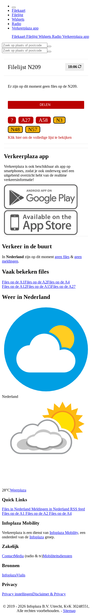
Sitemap (69, 611)
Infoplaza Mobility (64, 533)
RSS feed (77, 509)
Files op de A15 (38, 286)
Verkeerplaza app (25, 28)
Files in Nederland (16, 509)
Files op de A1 (13, 282)
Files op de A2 (36, 282)
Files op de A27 (63, 286)
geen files (62, 257)
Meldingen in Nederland (50, 509)
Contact (8, 556)
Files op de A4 (58, 282)
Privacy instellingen (17, 594)
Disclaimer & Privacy (49, 594)
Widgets (18, 19)
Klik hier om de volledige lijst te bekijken (40, 137)
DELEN (46, 105)
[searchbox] (24, 45)
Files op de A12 (14, 286)
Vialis (20, 575)
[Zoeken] (49, 51)
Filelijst (17, 15)
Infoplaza (36, 537)
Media (19, 556)
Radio (16, 24)
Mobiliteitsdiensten (57, 556)
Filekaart (18, 10)
